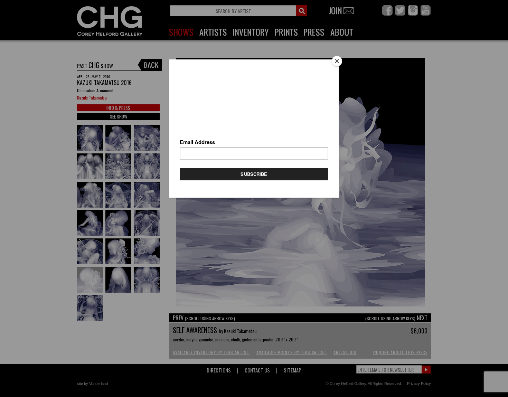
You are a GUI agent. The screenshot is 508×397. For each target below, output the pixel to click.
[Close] (337, 61)
